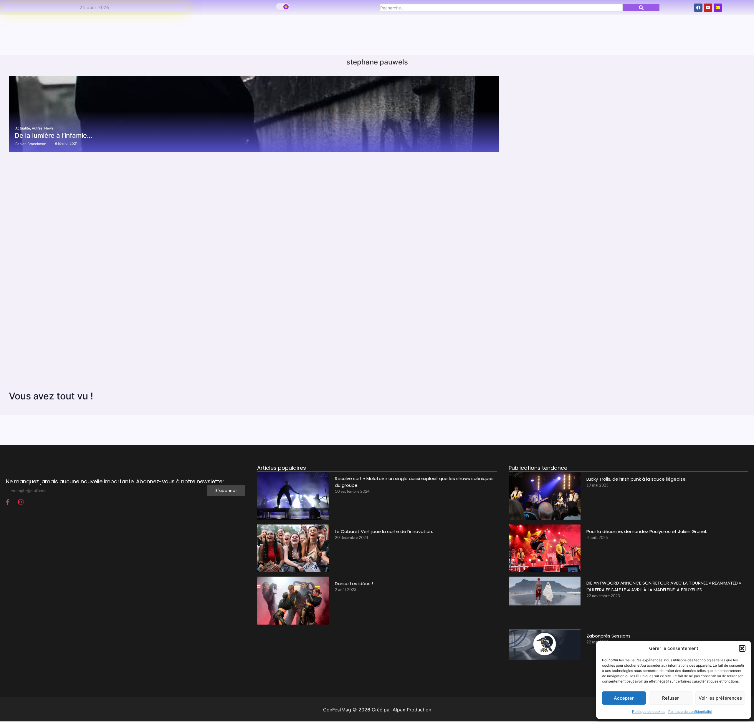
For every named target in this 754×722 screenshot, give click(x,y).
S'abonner (226, 490)
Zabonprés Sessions (608, 636)
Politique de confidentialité (690, 711)
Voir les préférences (720, 698)
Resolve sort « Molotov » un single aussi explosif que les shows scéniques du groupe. (414, 481)
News (49, 128)
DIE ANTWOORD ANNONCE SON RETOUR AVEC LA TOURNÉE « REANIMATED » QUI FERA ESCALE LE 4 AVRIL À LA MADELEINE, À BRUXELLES (663, 586)
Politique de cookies (648, 711)
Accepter (624, 698)
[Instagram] (21, 502)
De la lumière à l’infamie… (53, 135)
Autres (37, 128)
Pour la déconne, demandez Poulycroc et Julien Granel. (646, 531)
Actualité (23, 128)
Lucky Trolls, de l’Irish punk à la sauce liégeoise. (636, 479)
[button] (742, 648)
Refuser (670, 698)
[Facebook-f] (8, 502)
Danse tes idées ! (354, 583)
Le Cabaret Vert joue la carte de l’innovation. (384, 531)
